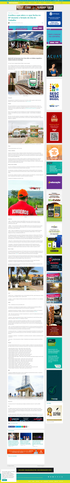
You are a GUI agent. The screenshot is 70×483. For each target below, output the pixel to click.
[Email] (26, 427)
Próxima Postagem (40, 465)
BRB (16, 423)
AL (25, 0)
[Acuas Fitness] (35, 470)
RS (32, 0)
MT (36, 0)
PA (40, 0)
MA (44, 0)
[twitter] (55, 0)
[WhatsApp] (22, 427)
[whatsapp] (60, 477)
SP (11, 0)
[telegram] (61, 0)
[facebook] (48, 477)
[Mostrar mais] (28, 427)
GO (9, 0)
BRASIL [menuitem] (42, 2)
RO (42, 0)
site (16, 253)
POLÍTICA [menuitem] (32, 2)
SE (50, 0)
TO (46, 0)
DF (7, 0)
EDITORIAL (51, 481)
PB (27, 0)
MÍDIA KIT (56, 481)
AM (38, 0)
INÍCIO (29, 481)
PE (23, 0)
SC (29, 0)
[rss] (62, 0)
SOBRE (33, 481)
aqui (19, 318)
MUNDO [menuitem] (37, 2)
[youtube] (58, 0)
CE (20, 0)
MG (14, 0)
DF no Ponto (29, 101)
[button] (59, 2)
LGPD (41, 481)
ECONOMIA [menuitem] (48, 2)
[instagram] (55, 477)
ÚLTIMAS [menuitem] (21, 2)
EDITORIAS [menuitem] (27, 2)
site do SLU (40, 414)
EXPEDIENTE (46, 481)
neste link (35, 311)
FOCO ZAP (61, 481)
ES (16, 0)
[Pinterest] (24, 427)
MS (34, 0)
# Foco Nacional (13, 423)
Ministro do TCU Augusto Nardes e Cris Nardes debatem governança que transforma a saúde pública (25, 442)
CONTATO (37, 481)
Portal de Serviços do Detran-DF (31, 108)
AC (48, 0)
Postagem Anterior (11, 465)
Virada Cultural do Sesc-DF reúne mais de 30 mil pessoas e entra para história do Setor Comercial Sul (37, 443)
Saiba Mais (4, 478)
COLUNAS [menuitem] (53, 2)
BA (18, 0)
